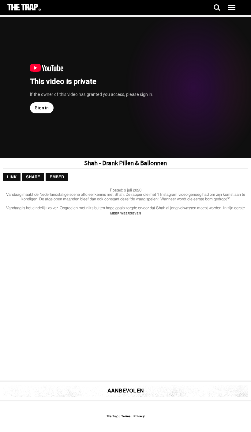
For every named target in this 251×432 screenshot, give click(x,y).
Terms (126, 416)
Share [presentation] (33, 177)
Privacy (138, 416)
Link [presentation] (12, 177)
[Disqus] (125, 299)
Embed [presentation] (57, 177)
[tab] (12, 177)
